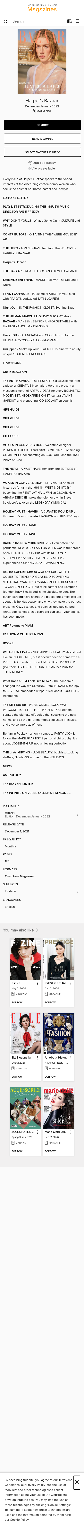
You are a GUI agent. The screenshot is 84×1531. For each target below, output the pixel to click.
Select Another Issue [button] (41, 152)
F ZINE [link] (16, 983)
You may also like (19, 930)
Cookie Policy (19, 1520)
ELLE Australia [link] (21, 1058)
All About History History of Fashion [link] (57, 1058)
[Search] (5, 21)
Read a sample (42, 139)
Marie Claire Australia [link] (57, 1132)
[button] (42, 125)
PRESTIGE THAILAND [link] (57, 983)
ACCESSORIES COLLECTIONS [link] (24, 1132)
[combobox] (34, 21)
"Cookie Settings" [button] (59, 1505)
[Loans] (69, 22)
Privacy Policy (35, 1485)
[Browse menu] (77, 21)
